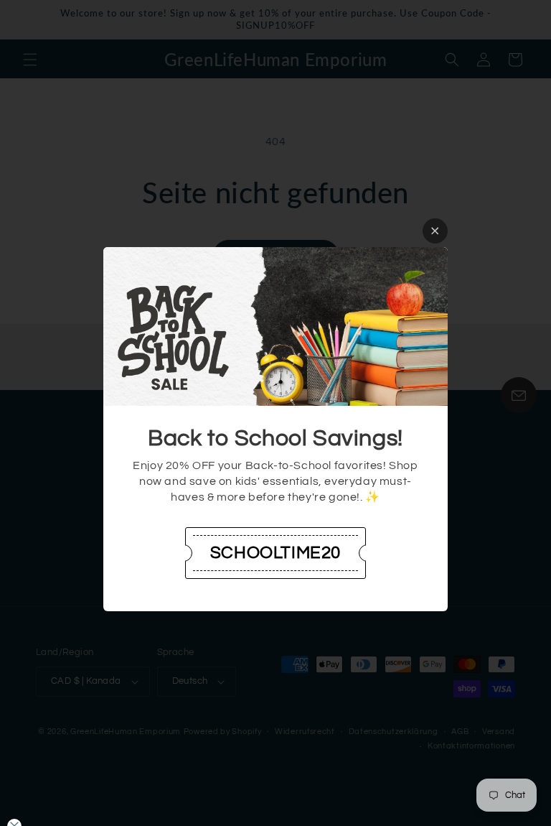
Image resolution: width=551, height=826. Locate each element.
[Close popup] (435, 230)
